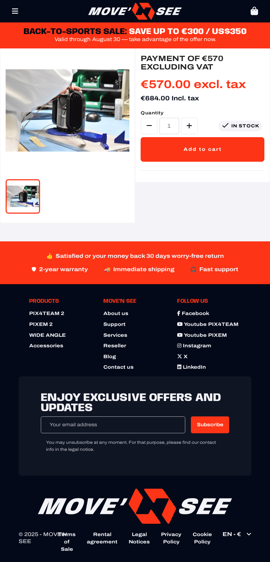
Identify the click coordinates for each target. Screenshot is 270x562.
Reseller (114, 345)
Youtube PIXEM (205, 335)
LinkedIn (193, 367)
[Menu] (15, 11)
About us (115, 313)
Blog (109, 356)
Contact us (118, 367)
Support (114, 324)
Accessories (46, 345)
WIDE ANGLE (47, 335)
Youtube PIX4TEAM (210, 324)
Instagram (196, 345)
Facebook (194, 313)
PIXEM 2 (41, 324)
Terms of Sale (67, 542)
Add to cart (203, 149)
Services (115, 335)
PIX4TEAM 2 (46, 313)
